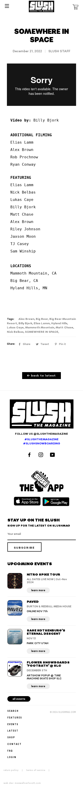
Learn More (38, 590)
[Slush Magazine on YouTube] (53, 455)
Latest (12, 730)
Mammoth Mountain (39, 328)
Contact (14, 744)
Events (12, 724)
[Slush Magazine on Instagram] (41, 455)
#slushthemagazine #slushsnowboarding (41, 441)
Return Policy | (14, 770)
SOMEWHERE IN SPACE (41, 332)
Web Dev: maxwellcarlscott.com (22, 783)
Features (14, 717)
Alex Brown (26, 319)
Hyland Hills (59, 323)
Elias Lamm (42, 323)
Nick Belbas (15, 332)
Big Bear (42, 319)
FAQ (10, 750)
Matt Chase (64, 328)
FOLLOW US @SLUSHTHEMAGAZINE (41, 434)
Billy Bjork (25, 323)
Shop (11, 737)
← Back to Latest (41, 376)
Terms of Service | (39, 770)
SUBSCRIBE (24, 548)
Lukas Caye (15, 328)
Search (13, 710)
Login (11, 757)
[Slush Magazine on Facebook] (30, 455)
